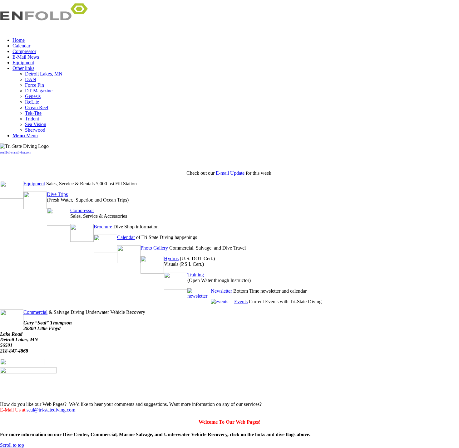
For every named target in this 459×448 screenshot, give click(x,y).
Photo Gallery (154, 248)
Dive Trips (57, 194)
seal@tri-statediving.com (15, 152)
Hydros (171, 258)
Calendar (126, 237)
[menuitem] (235, 40)
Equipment (34, 183)
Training (195, 274)
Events (241, 301)
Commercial (35, 312)
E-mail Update (231, 173)
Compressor (82, 210)
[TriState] (47, 29)
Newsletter (221, 291)
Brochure (103, 226)
